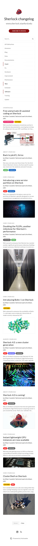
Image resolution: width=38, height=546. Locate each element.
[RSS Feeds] (21, 532)
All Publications (9, 44)
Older (22, 523)
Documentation (9, 60)
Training (7, 95)
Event (6, 64)
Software (7, 91)
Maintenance (9, 80)
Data (6, 56)
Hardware (8, 72)
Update (7, 99)
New (6, 84)
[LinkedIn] (18, 532)
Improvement (9, 76)
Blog (6, 52)
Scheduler (8, 87)
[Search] (33, 39)
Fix (5, 68)
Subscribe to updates (19, 31)
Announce (8, 48)
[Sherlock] (19, 12)
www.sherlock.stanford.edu (19, 23)
